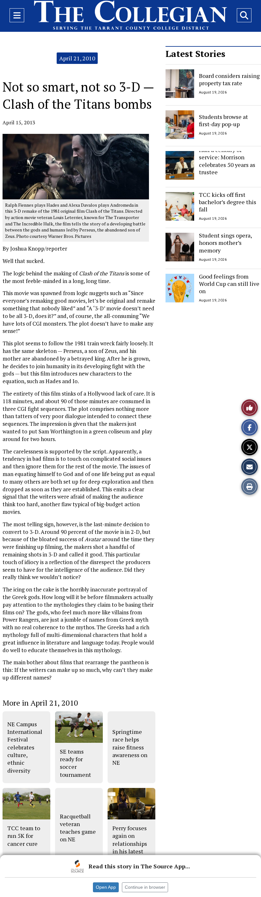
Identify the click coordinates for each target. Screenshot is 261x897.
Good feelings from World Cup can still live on (229, 284)
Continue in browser (145, 887)
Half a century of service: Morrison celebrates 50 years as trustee (227, 161)
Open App (106, 887)
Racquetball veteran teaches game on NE (78, 827)
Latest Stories (195, 53)
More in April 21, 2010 (40, 703)
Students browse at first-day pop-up (223, 120)
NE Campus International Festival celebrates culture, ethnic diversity (24, 747)
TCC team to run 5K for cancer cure (23, 835)
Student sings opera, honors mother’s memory (225, 242)
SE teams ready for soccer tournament (75, 763)
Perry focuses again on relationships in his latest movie (129, 843)
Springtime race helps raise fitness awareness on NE (129, 747)
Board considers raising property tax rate (229, 79)
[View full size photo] (76, 166)
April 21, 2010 (77, 58)
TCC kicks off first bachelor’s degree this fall (227, 202)
